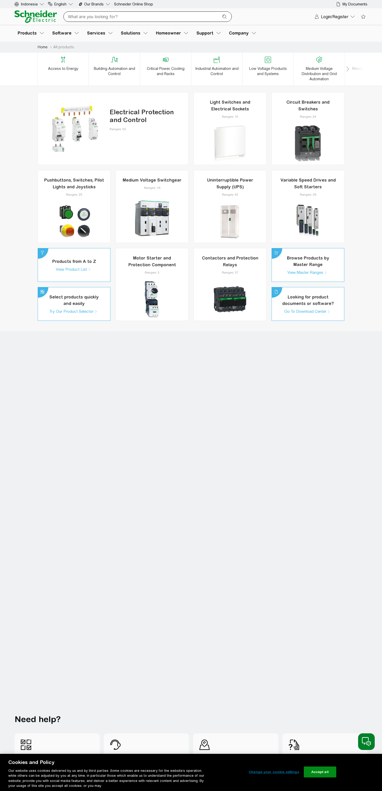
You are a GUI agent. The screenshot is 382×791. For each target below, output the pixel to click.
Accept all (320, 772)
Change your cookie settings (274, 772)
